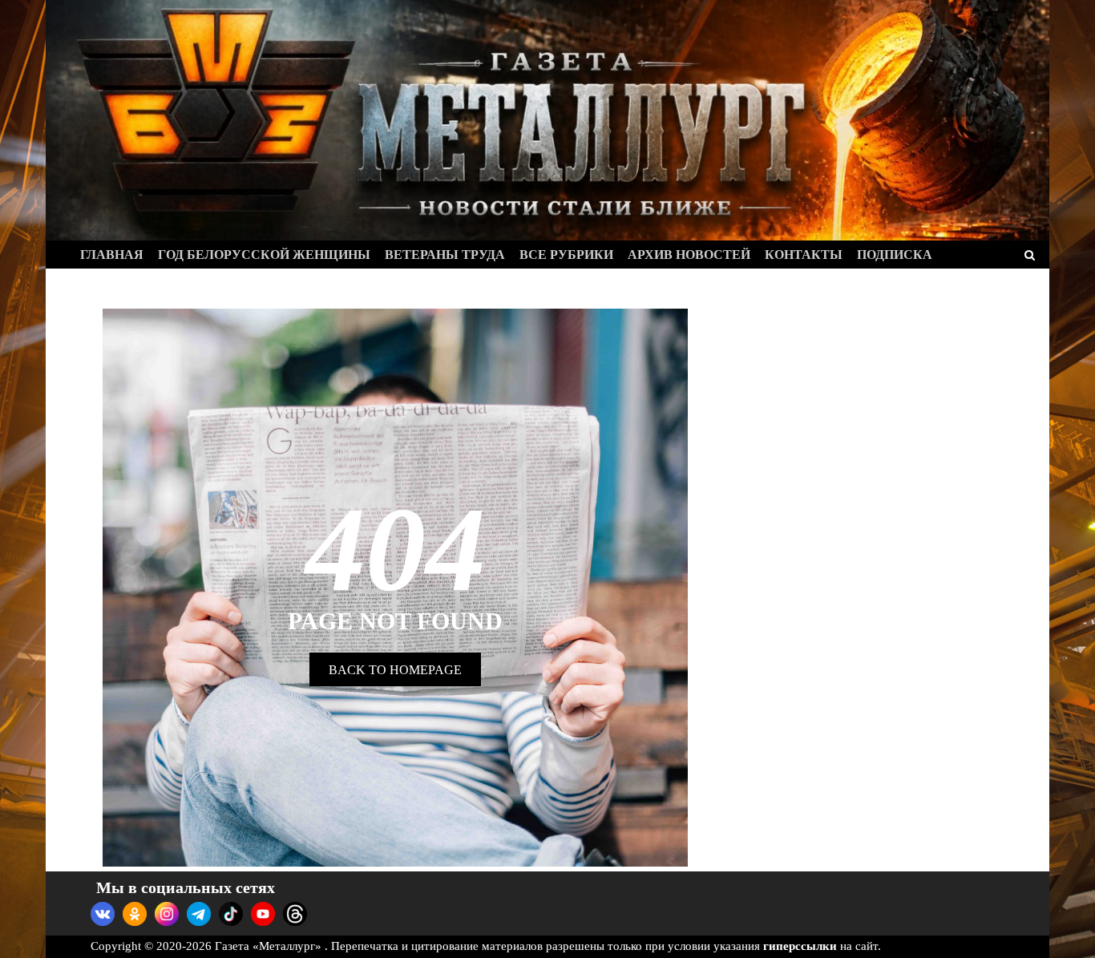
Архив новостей (689, 254)
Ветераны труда (445, 254)
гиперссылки (800, 946)
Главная (111, 254)
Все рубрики (566, 254)
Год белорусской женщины (264, 254)
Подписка (894, 254)
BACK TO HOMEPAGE (395, 670)
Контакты (803, 254)
